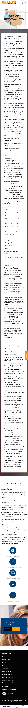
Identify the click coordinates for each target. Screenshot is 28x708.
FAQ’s (4, 662)
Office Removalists (7, 677)
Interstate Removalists (8, 680)
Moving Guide (6, 659)
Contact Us (5, 668)
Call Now (16, 629)
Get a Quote (26, 355)
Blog (3, 665)
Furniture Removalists (8, 683)
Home (4, 657)
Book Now (8, 629)
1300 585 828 (10, 693)
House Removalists (7, 674)
